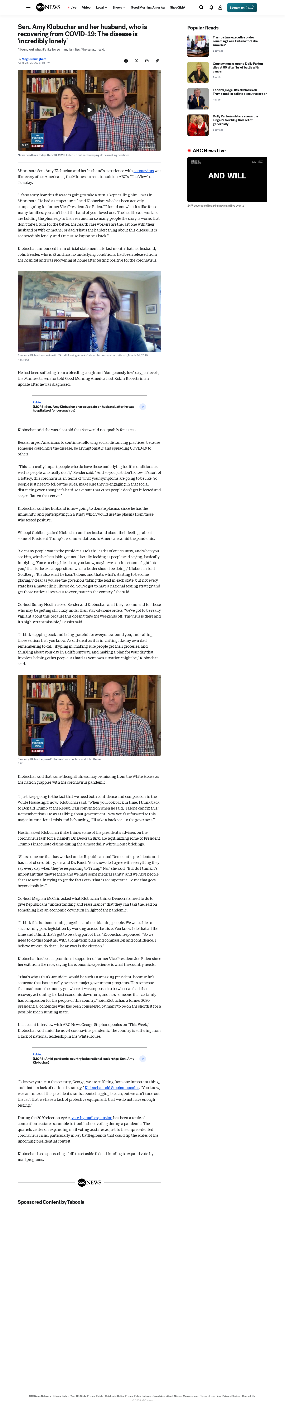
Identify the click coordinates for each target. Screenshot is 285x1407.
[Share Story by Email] (147, 61)
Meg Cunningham (34, 59)
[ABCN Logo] (48, 7)
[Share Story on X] (136, 61)
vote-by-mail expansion (92, 1117)
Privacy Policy (61, 1396)
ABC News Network (40, 1396)
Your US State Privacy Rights (86, 1396)
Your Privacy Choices (228, 1396)
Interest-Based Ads (153, 1396)
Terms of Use (207, 1396)
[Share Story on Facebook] (126, 61)
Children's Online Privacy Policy (123, 1396)
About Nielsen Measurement (182, 1396)
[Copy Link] (157, 61)
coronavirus (144, 170)
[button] (28, 7)
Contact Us (248, 1396)
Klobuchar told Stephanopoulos (112, 1087)
